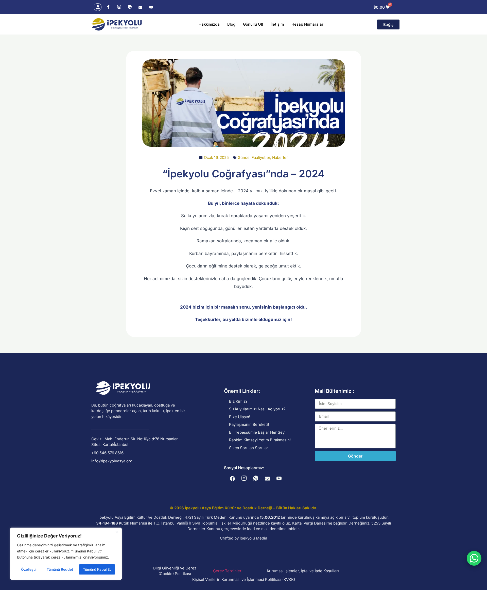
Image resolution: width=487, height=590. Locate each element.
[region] (66, 554)
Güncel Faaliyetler (254, 157)
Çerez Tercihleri (227, 570)
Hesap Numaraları (307, 24)
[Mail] (140, 7)
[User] (97, 7)
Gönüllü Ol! (253, 24)
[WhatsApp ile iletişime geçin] (474, 558)
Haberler (280, 157)
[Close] (116, 532)
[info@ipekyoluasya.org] (139, 461)
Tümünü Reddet (60, 569)
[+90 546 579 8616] (139, 453)
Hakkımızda (209, 24)
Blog (231, 24)
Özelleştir (29, 569)
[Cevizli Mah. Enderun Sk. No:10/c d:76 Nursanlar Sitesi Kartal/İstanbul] (139, 442)
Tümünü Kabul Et (97, 569)
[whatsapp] (129, 7)
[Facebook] (108, 7)
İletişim (277, 24)
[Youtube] (151, 7)
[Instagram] (119, 7)
